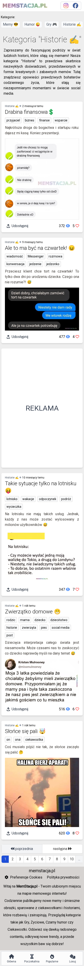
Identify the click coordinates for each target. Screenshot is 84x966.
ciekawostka (34, 739)
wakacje (28, 499)
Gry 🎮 (51, 24)
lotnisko (11, 499)
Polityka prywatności (63, 877)
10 (72, 859)
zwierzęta (29, 627)
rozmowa (55, 256)
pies (44, 627)
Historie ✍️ (72, 24)
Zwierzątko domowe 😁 (33, 611)
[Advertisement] (42, 408)
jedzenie (35, 264)
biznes (29, 120)
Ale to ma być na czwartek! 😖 (40, 248)
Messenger (36, 256)
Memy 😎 (10, 24)
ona (17, 739)
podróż (66, 499)
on (8, 739)
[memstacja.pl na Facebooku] (75, 5)
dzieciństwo (58, 620)
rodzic (10, 620)
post (9, 635)
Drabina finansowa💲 (29, 112)
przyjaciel (13, 120)
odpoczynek (47, 499)
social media (60, 627)
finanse (44, 120)
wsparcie (61, 120)
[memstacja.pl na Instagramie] (66, 5)
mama (25, 620)
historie (11, 627)
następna (60, 849)
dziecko (39, 620)
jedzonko (52, 264)
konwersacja (15, 264)
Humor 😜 (32, 24)
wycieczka (13, 506)
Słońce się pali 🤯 (25, 731)
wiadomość (14, 256)
